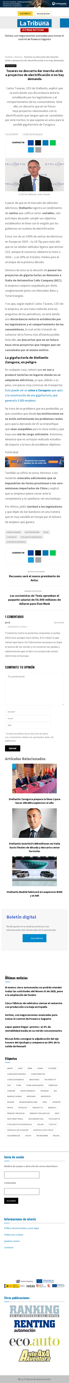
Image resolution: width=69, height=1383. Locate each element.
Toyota (52, 1124)
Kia (55, 1091)
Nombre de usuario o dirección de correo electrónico (31, 1166)
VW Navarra (42, 1135)
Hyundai (45, 1091)
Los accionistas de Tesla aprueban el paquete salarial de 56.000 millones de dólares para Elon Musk (34, 600)
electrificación (32, 532)
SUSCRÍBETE (25, 13)
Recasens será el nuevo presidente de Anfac (34, 578)
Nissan (10, 1102)
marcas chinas (14, 1096)
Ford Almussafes (35, 1085)
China (40, 1068)
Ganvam (11, 1091)
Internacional (11, 66)
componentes (38, 1074)
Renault (52, 1107)
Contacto (8, 1247)
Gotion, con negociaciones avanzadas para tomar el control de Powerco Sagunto (34, 37)
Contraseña (10, 1182)
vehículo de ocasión (17, 1130)
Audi (20, 1068)
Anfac (10, 1068)
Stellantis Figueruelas (31, 537)
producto (37, 1107)
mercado (31, 1096)
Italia (45, 532)
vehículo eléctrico (43, 1130)
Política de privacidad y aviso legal (21, 1228)
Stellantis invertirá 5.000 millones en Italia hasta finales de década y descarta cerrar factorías (34, 847)
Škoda (56, 1135)
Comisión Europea (16, 1074)
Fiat (9, 1085)
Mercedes (46, 1096)
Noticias (18, 57)
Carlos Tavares (14, 532)
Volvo (28, 1135)
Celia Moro (11, 134)
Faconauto (50, 1079)
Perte (10, 1107)
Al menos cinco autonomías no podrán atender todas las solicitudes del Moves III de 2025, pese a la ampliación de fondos (34, 991)
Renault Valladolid (40, 1113)
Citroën (52, 1068)
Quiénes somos (12, 1241)
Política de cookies (13, 1234)
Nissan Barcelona (28, 1102)
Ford (18, 1085)
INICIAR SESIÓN (43, 13)
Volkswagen (13, 1135)
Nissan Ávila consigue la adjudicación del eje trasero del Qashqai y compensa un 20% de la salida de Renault (32, 1042)
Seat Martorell (15, 1119)
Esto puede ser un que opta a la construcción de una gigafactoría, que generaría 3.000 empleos (34, 395)
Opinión (56, 1102)
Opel (44, 1102)
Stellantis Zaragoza (16, 542)
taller (40, 1124)
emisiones (34, 1079)
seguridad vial (36, 1119)
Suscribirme (37, 938)
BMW (30, 1068)
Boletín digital (21, 917)
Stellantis (11, 537)
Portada (9, 57)
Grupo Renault (28, 1091)
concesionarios (15, 1079)
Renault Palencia (16, 1113)
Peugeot (22, 1107)
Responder (59, 623)
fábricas (53, 1085)
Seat (57, 1113)
